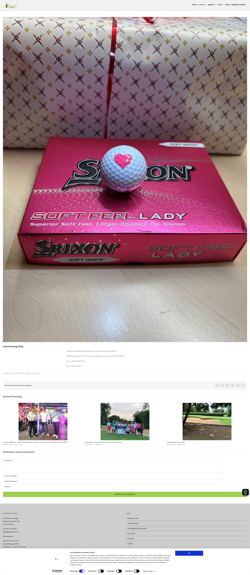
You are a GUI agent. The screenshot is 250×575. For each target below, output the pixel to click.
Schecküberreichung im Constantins (15, 442)
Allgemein (28, 373)
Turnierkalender (133, 523)
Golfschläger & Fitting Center (137, 528)
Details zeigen (148, 571)
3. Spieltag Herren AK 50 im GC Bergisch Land (100, 442)
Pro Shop (131, 538)
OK (189, 553)
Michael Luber (9, 373)
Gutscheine (131, 533)
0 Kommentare (37, 373)
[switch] (101, 571)
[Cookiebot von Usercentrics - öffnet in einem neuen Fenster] (57, 571)
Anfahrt (130, 544)
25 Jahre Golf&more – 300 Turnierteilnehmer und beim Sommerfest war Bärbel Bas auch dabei (199, 442)
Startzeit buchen (133, 518)
